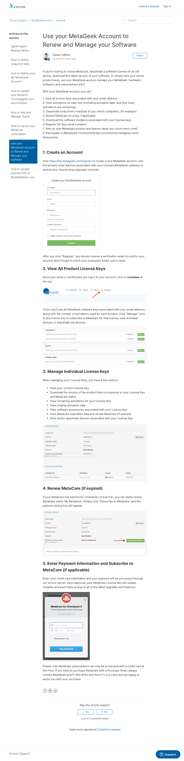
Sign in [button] (167, 6)
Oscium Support (18, 20)
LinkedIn (55, 691)
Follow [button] (140, 55)
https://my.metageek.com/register (70, 161)
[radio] (85, 712)
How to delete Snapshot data (20, 62)
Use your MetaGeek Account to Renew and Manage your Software (23, 151)
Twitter (50, 691)
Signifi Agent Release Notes (20, 48)
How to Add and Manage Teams (21, 114)
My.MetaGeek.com (41, 20)
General (60, 20)
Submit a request (149, 6)
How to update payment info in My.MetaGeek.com (22, 173)
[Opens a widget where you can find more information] (168, 754)
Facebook (45, 691)
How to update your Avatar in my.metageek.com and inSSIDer (22, 97)
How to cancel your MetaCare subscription (23, 130)
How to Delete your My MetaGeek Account (23, 77)
